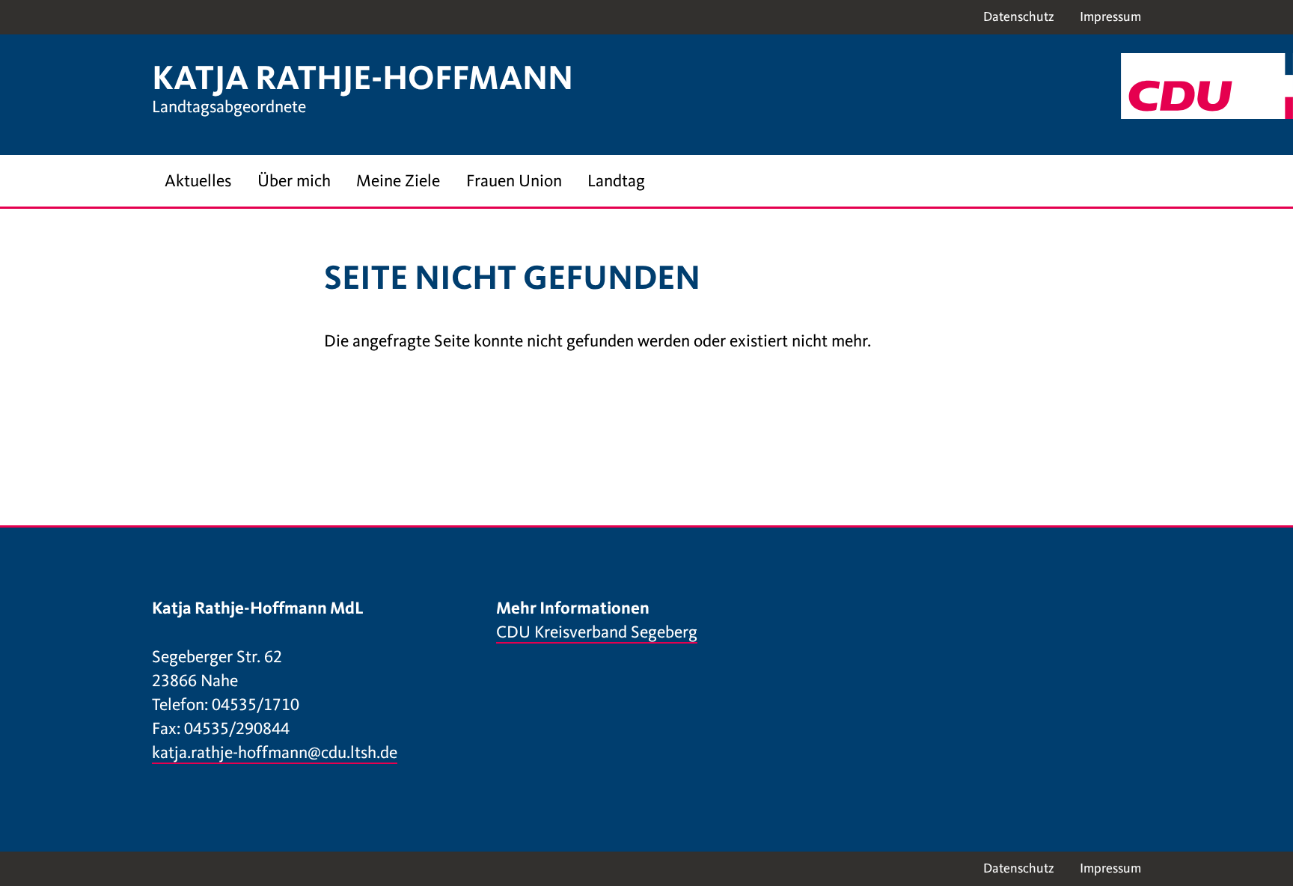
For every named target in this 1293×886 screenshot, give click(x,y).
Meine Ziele (398, 181)
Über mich (294, 181)
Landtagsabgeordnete (229, 107)
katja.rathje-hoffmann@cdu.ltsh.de (274, 752)
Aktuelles (198, 181)
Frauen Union (514, 181)
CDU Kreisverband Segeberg (596, 632)
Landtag (616, 181)
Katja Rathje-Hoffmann (362, 78)
